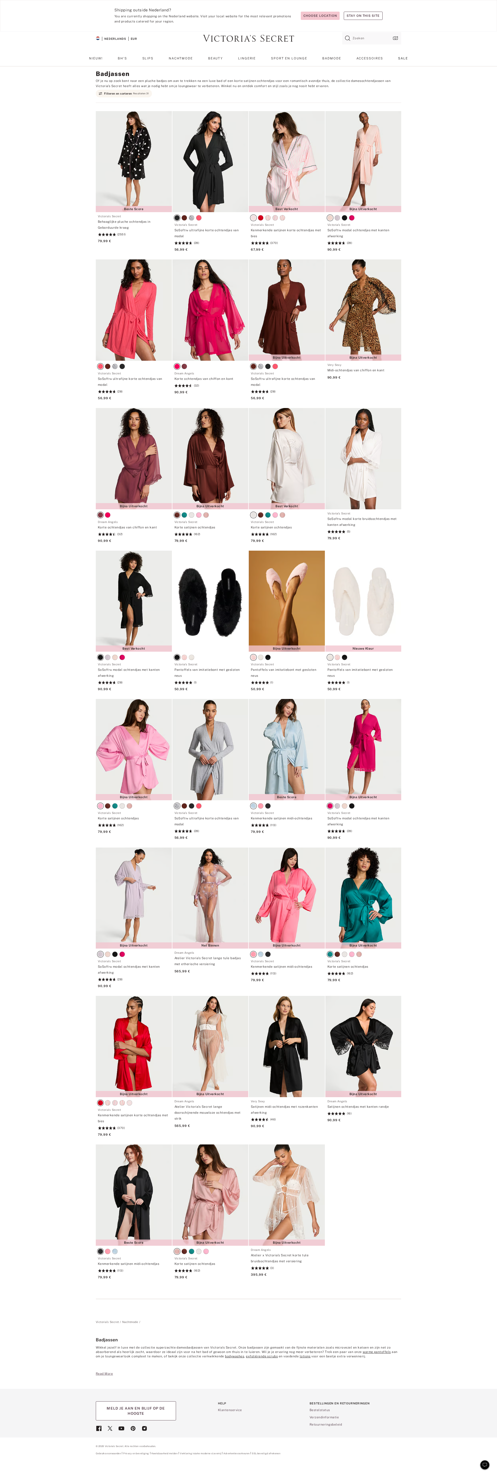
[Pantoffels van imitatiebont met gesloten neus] (210, 601)
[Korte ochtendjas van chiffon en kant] (210, 310)
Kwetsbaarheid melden (164, 1453)
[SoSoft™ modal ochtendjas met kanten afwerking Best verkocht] (134, 601)
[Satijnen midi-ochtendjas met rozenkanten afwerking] (287, 1046)
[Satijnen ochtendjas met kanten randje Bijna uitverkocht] (363, 1046)
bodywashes (234, 1356)
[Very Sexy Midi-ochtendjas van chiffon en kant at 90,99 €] (363, 371)
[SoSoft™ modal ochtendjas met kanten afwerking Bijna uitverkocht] (363, 161)
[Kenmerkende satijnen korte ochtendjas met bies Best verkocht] (287, 161)
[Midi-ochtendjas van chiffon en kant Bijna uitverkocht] (363, 310)
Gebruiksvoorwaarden (108, 1453)
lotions (305, 1356)
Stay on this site (363, 16)
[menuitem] (96, 60)
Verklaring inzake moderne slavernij (200, 1453)
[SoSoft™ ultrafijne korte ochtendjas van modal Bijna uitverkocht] (287, 310)
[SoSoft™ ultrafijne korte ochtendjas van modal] (210, 161)
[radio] (178, 218)
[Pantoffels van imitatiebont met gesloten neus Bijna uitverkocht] (287, 601)
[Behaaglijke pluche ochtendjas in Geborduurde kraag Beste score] (134, 161)
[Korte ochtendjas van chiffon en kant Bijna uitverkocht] (134, 458)
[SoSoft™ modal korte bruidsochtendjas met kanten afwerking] (363, 458)
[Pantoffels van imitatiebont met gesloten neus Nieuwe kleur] (363, 601)
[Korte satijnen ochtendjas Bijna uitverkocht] (210, 458)
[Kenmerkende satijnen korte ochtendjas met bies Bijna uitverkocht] (134, 1046)
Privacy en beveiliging (136, 1453)
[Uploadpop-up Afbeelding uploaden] (395, 38)
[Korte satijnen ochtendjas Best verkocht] (287, 458)
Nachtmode (130, 1322)
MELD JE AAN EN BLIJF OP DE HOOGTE (136, 1411)
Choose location (320, 16)
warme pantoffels (377, 1352)
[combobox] (371, 38)
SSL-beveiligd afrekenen (266, 1453)
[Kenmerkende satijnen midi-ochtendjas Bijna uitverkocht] (287, 898)
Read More (104, 1373)
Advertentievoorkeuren (236, 1453)
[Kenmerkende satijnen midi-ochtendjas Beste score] (287, 749)
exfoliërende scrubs (262, 1356)
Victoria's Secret (107, 1322)
